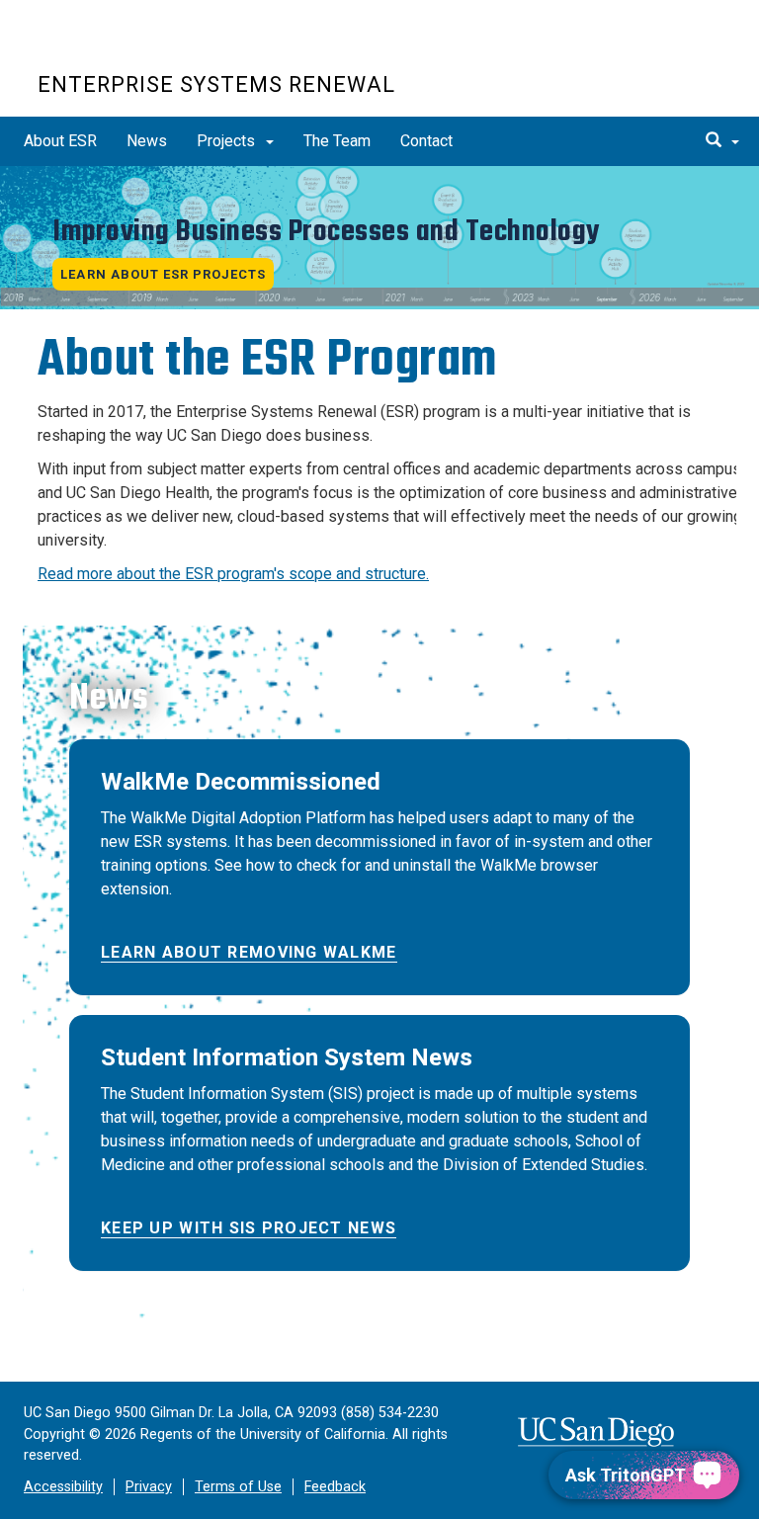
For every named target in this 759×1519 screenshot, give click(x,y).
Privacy (149, 1486)
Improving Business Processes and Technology (326, 231)
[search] (722, 141)
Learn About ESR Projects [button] (163, 274)
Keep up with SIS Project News (248, 1228)
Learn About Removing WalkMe (249, 952)
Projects (228, 140)
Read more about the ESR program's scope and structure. (233, 573)
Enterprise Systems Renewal (216, 84)
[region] (379, 237)
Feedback (335, 1486)
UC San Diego (151, 48)
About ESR (60, 140)
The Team (337, 140)
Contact (426, 140)
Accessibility (63, 1486)
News (146, 140)
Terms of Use (238, 1486)
